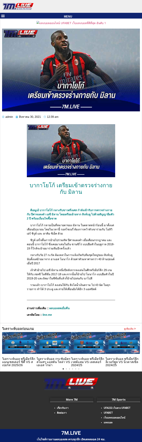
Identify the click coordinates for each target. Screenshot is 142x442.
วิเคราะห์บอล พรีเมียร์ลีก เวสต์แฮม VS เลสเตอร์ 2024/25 (87, 362)
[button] (3, 16)
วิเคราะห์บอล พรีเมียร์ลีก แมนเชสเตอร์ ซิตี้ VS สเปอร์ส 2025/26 (18, 362)
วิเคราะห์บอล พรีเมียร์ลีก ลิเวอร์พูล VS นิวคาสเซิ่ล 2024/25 (122, 362)
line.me (47, 314)
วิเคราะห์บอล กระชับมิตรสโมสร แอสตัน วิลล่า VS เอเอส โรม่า (53, 362)
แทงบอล (108, 422)
